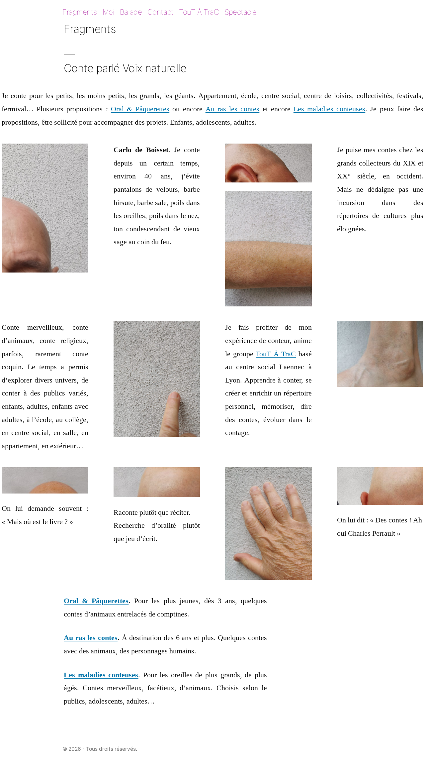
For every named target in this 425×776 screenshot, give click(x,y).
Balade (131, 12)
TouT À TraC (199, 12)
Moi (109, 12)
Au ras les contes (233, 109)
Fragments (79, 12)
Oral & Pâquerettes (140, 109)
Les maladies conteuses (329, 109)
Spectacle (240, 12)
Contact (160, 12)
